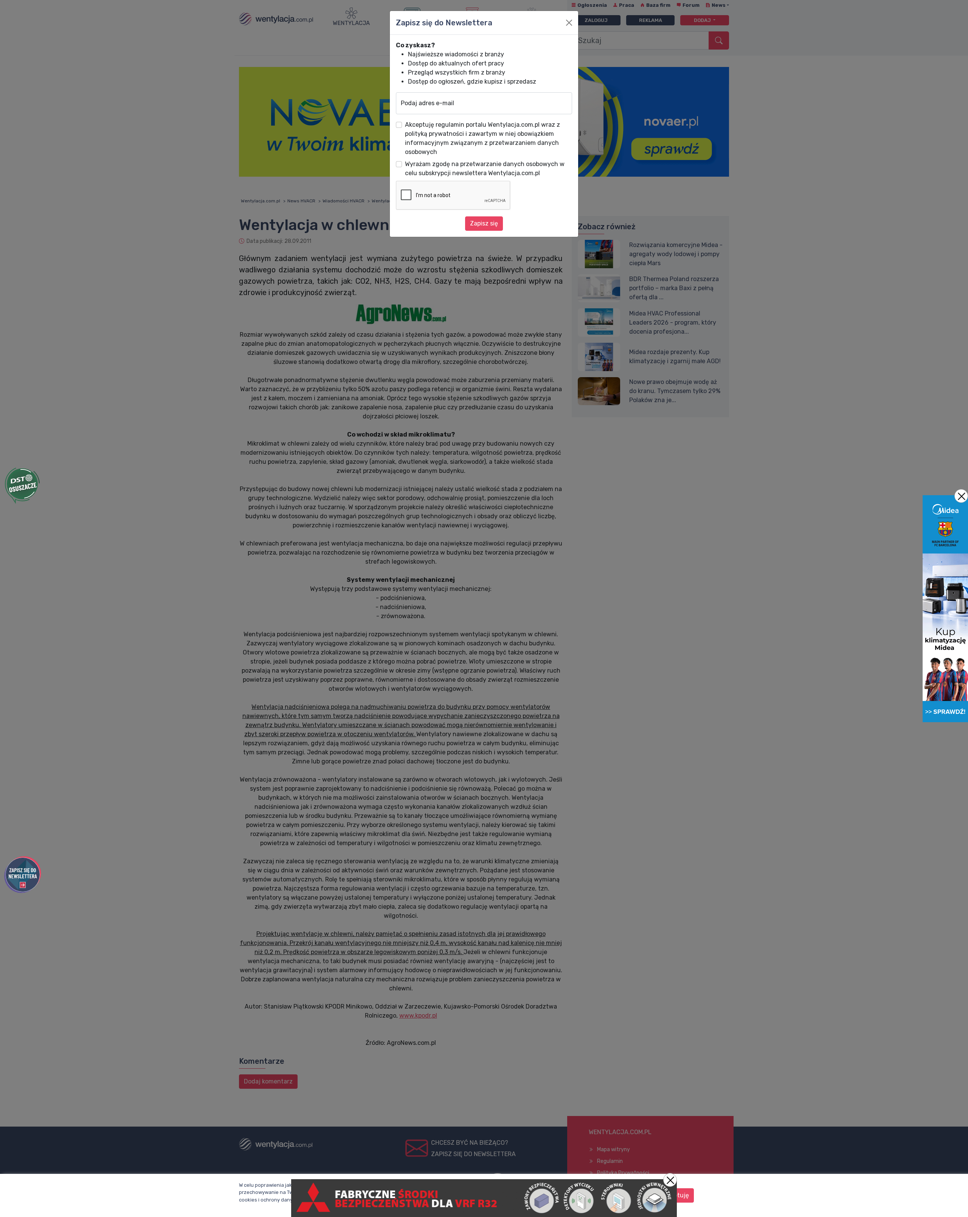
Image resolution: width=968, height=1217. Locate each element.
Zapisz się (484, 223)
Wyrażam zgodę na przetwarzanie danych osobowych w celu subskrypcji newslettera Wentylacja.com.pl (485, 168)
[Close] (569, 23)
